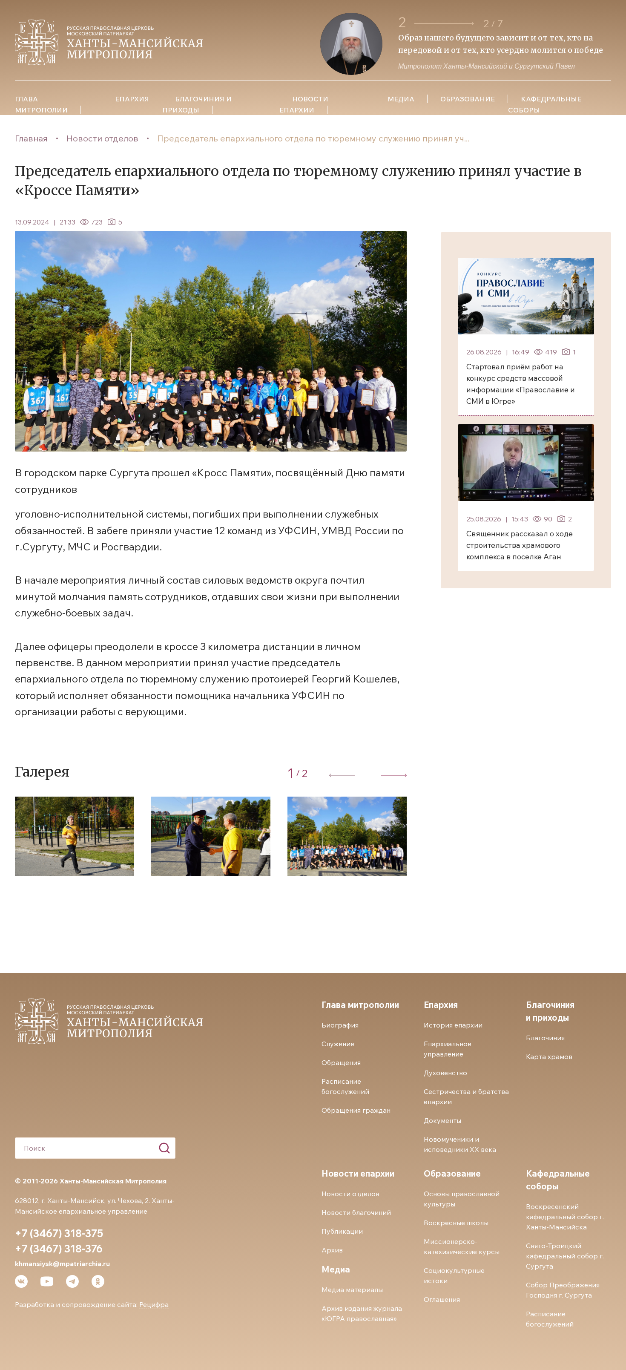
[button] (444, 23)
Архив (332, 1250)
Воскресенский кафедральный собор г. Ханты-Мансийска (565, 1216)
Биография (340, 1025)
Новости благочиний (356, 1212)
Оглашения (442, 1299)
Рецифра (154, 1304)
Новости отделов (102, 138)
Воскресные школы (456, 1222)
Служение (338, 1043)
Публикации (342, 1231)
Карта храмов (549, 1056)
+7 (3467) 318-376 (59, 1248)
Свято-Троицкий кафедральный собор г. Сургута (565, 1255)
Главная (31, 138)
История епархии (453, 1025)
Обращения (341, 1062)
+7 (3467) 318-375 (59, 1233)
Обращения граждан (356, 1110)
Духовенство (445, 1072)
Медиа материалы (352, 1289)
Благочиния (545, 1037)
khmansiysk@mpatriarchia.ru (62, 1263)
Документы (442, 1120)
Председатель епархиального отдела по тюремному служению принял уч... (313, 138)
